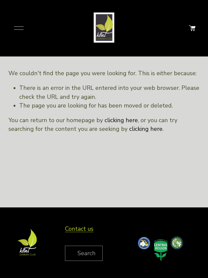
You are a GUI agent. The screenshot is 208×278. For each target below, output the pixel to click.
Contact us (79, 229)
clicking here (121, 120)
